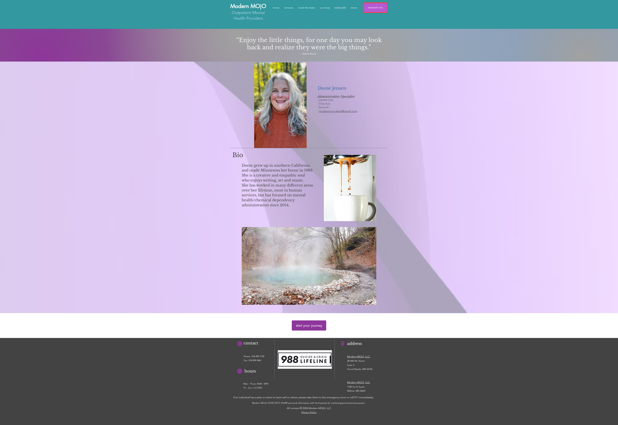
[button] (306, 7)
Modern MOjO (248, 6)
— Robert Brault (308, 54)
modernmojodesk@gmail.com (338, 111)
